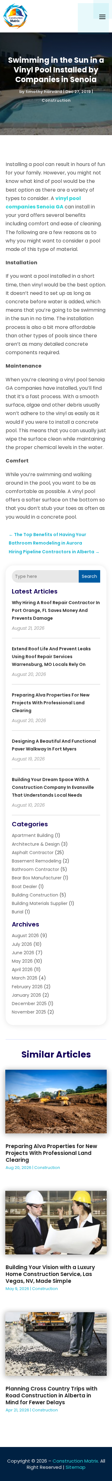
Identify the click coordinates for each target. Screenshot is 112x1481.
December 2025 (29, 1003)
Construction (56, 100)
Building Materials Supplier (40, 903)
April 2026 (22, 969)
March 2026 (24, 978)
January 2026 (26, 995)
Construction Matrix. (76, 1461)
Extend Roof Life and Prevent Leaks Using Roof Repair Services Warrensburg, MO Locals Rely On (51, 656)
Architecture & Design (36, 844)
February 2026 (27, 987)
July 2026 (22, 944)
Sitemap (76, 1467)
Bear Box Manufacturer (37, 878)
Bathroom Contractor (35, 869)
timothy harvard (44, 92)
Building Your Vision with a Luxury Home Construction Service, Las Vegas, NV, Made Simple (50, 1274)
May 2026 (22, 961)
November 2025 (29, 1012)
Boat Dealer (24, 886)
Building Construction (35, 895)
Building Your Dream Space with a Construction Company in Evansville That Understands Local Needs (53, 787)
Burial (17, 912)
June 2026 (23, 953)
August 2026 (25, 935)
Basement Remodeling (36, 861)
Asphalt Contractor (33, 852)
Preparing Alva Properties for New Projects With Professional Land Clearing (51, 703)
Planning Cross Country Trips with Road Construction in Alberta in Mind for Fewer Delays (51, 1395)
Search (89, 576)
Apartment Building (33, 835)
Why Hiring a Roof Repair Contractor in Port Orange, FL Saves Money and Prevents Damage (56, 610)
